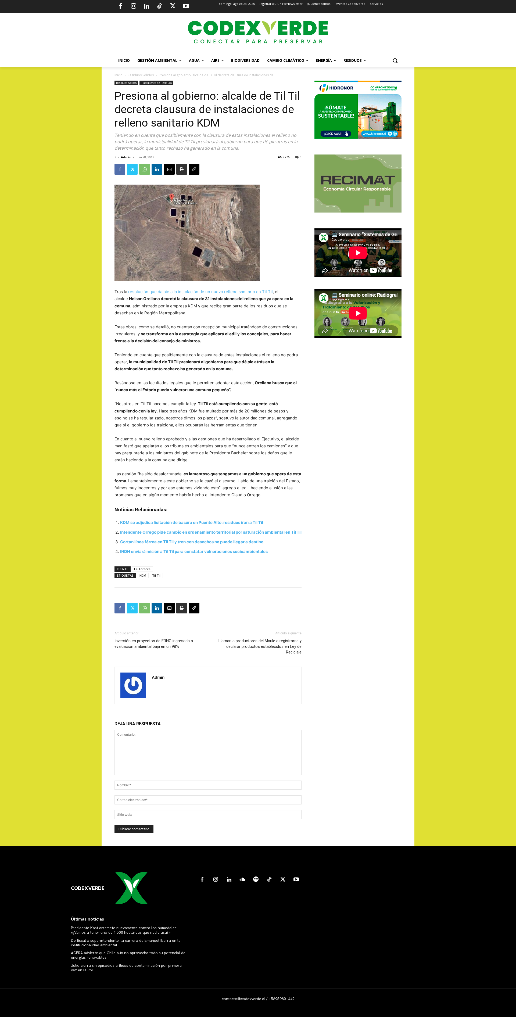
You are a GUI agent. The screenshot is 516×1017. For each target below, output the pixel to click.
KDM (142, 575)
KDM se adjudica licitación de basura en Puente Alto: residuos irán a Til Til (191, 522)
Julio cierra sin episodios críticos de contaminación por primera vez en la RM (126, 967)
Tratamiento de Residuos (156, 83)
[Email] (169, 169)
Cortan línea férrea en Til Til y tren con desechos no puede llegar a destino (191, 541)
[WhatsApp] (144, 169)
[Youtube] (186, 7)
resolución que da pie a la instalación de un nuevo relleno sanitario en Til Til (200, 291)
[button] (395, 60)
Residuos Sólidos (141, 75)
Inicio (118, 75)
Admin (126, 157)
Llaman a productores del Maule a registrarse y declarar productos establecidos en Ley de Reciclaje (260, 646)
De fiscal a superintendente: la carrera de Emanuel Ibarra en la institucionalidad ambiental (126, 942)
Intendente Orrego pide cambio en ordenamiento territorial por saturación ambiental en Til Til (211, 532)
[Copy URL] (194, 169)
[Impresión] (181, 169)
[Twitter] (173, 7)
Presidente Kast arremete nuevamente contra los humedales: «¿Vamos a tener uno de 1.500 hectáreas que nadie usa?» (124, 930)
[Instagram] (133, 7)
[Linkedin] (146, 7)
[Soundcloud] (242, 879)
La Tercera (142, 569)
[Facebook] (120, 7)
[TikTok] (160, 7)
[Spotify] (255, 879)
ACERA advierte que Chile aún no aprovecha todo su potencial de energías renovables (128, 955)
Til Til (156, 575)
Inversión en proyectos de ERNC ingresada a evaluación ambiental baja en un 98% (153, 643)
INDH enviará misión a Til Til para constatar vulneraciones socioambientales (194, 551)
